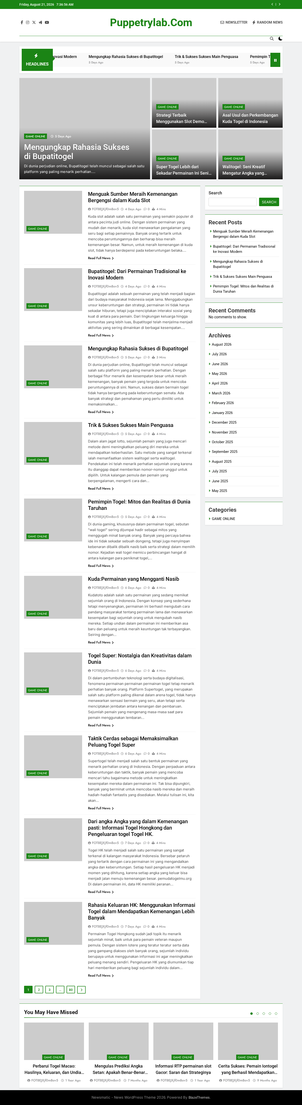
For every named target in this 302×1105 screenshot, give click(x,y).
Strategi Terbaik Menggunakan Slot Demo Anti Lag (180, 121)
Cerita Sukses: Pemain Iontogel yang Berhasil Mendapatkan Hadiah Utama (248, 1072)
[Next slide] (279, 4)
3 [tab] (264, 1013)
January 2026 (222, 413)
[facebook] (22, 22)
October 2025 (222, 442)
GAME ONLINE (35, 136)
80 (71, 990)
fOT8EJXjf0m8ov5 (105, 209)
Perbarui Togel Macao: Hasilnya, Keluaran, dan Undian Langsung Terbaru (54, 1072)
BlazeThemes (199, 1097)
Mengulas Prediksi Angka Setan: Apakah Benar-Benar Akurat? (119, 1072)
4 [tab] (270, 1013)
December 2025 (224, 422)
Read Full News (99, 258)
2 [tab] (257, 1013)
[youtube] (46, 22)
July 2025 (219, 471)
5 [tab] (276, 1013)
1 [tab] (251, 1013)
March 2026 (221, 393)
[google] (40, 22)
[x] (34, 22)
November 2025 (224, 432)
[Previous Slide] (272, 4)
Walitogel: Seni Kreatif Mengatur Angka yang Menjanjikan (243, 173)
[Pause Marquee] (275, 60)
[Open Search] (272, 39)
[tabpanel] (54, 1053)
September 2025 (224, 452)
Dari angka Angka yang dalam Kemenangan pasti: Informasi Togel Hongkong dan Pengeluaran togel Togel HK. (138, 828)
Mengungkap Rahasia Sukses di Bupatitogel (101, 56)
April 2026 (220, 383)
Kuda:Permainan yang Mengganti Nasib (133, 579)
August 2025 (221, 461)
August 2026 (221, 344)
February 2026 (223, 403)
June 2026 (220, 364)
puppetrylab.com (151, 22)
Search (215, 192)
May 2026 (219, 374)
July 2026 (219, 354)
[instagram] (28, 22)
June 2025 (220, 481)
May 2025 (219, 491)
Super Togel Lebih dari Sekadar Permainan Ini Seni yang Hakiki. (182, 173)
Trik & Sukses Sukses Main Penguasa (182, 56)
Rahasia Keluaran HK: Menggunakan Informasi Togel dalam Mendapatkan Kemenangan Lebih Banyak (141, 911)
